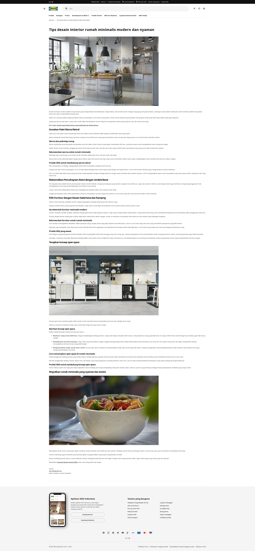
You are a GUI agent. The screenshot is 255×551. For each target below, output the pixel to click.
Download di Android (87, 520)
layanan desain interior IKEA (67, 462)
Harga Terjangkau (165, 514)
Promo (67, 15)
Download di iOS (87, 514)
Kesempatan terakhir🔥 (80, 15)
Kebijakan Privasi (143, 546)
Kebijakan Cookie (201, 546)
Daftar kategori (133, 517)
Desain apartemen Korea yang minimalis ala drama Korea (77, 125)
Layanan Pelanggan (166, 503)
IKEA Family (143, 15)
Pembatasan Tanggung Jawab (159, 546)
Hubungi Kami (164, 506)
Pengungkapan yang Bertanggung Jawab (181, 546)
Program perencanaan (114, 2)
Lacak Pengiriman (129, 2)
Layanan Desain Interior (127, 15)
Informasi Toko (142, 2)
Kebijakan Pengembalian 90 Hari (138, 503)
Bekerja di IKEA (132, 511)
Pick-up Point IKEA (133, 508)
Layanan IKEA (165, 2)
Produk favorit (97, 15)
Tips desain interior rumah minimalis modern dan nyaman (73, 20)
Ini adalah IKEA (164, 508)
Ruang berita (164, 511)
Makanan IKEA (95, 2)
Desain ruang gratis (154, 2)
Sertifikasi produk (165, 517)
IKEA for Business (110, 15)
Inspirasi (103, 2)
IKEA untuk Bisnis (133, 506)
